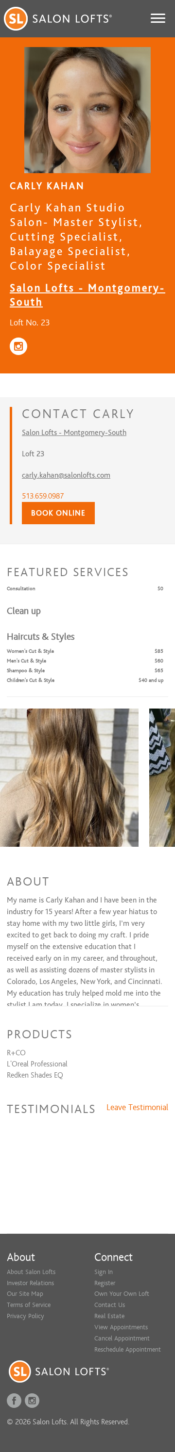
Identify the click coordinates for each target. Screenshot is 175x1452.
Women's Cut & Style (30, 651)
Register (104, 1283)
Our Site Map (25, 1293)
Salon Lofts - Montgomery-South (74, 432)
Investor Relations (30, 1283)
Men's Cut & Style (26, 661)
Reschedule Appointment (127, 1349)
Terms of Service (29, 1304)
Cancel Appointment (122, 1338)
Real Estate (109, 1316)
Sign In (103, 1271)
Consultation (21, 588)
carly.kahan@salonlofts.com (66, 475)
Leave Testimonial (137, 1107)
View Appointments (121, 1327)
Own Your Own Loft (121, 1293)
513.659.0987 (43, 496)
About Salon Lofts (31, 1271)
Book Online (58, 513)
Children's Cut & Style (30, 680)
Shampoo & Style (26, 670)
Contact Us (109, 1304)
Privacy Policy (25, 1316)
